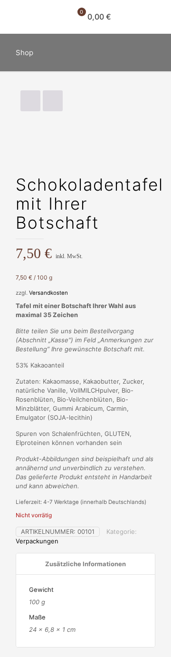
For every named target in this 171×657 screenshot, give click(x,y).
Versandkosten (48, 293)
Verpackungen (37, 541)
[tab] (85, 564)
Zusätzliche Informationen (85, 564)
